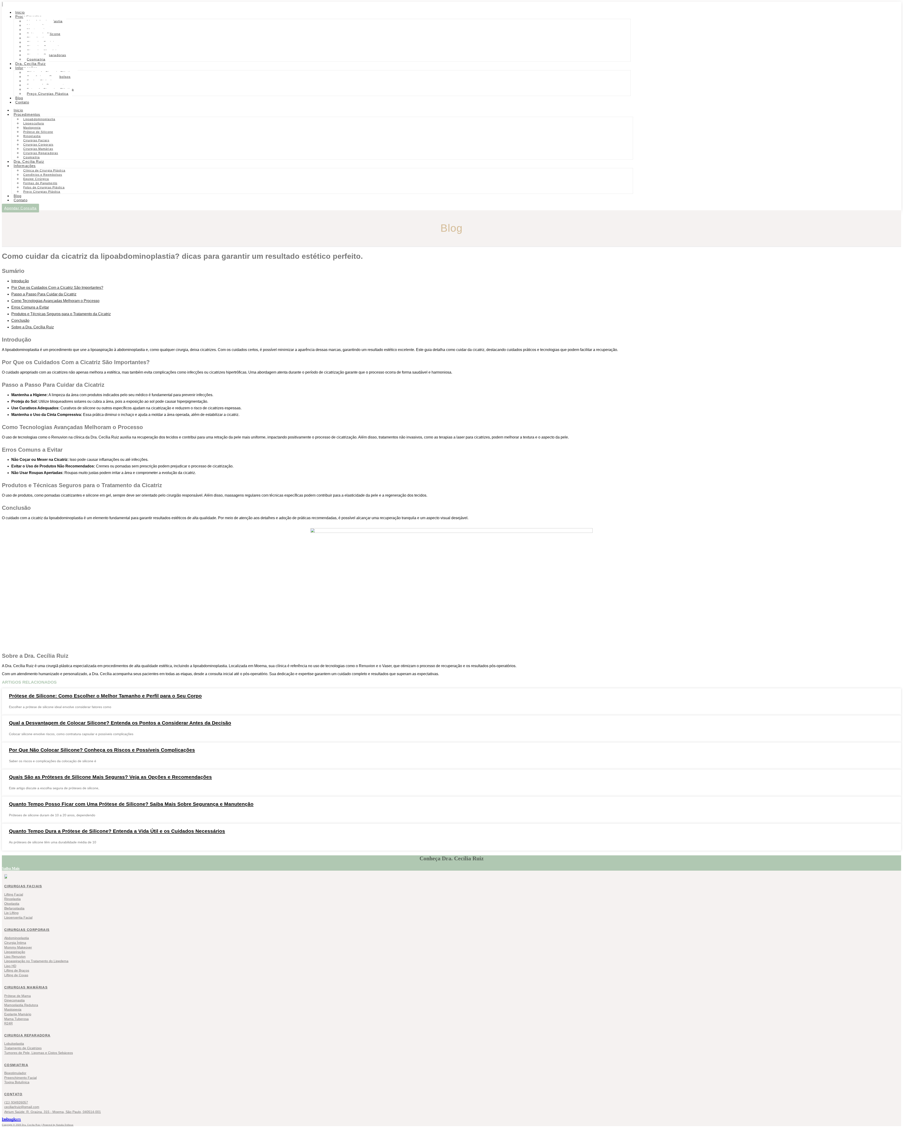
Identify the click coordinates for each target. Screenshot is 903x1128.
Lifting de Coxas (16, 975)
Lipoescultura (33, 123)
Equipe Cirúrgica (36, 179)
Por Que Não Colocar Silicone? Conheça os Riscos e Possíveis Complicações (102, 750)
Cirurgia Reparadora (27, 1035)
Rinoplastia (32, 136)
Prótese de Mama (17, 996)
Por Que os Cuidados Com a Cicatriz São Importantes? (57, 288)
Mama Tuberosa (16, 1019)
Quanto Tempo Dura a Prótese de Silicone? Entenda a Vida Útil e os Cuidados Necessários (117, 831)
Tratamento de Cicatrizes (23, 1048)
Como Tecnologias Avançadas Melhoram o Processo (55, 301)
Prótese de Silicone (38, 132)
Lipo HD (10, 966)
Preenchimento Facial (20, 1078)
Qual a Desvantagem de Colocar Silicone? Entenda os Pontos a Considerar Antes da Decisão (120, 722)
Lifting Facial (13, 894)
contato (13, 1094)
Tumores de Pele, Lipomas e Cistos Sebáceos (38, 1053)
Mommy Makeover (18, 947)
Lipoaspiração (14, 952)
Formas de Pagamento (40, 183)
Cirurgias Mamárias (38, 149)
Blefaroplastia (14, 908)
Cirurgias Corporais (38, 144)
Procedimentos (27, 114)
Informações (25, 166)
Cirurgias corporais (27, 930)
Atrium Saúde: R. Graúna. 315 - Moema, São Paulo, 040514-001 (52, 1112)
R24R (8, 1023)
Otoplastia (11, 903)
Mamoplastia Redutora (21, 1005)
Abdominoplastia (16, 938)
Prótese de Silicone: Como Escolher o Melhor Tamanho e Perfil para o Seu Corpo (105, 695)
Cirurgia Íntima (15, 943)
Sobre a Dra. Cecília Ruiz (32, 327)
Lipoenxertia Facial (18, 917)
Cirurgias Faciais (36, 140)
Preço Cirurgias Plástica (47, 94)
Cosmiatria (16, 1065)
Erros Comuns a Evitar (30, 307)
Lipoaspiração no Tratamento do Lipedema (36, 961)
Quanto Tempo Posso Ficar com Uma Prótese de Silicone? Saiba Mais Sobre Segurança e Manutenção (131, 804)
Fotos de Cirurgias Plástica (44, 187)
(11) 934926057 (16, 1102)
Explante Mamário (17, 1014)
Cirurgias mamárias (26, 987)
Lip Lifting (11, 913)
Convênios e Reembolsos (42, 174)
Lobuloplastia (14, 1043)
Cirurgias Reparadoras (40, 153)
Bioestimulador (15, 1073)
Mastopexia (32, 127)
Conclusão (20, 321)
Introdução (20, 281)
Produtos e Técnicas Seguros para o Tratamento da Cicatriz (61, 314)
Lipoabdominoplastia (39, 119)
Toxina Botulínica (16, 1082)
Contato (22, 102)
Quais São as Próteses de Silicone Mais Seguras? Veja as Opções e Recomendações (110, 777)
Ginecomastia (14, 1000)
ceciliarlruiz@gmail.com (21, 1107)
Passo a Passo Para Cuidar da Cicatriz (43, 294)
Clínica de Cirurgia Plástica (44, 170)
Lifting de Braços (16, 970)
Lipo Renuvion (15, 956)
